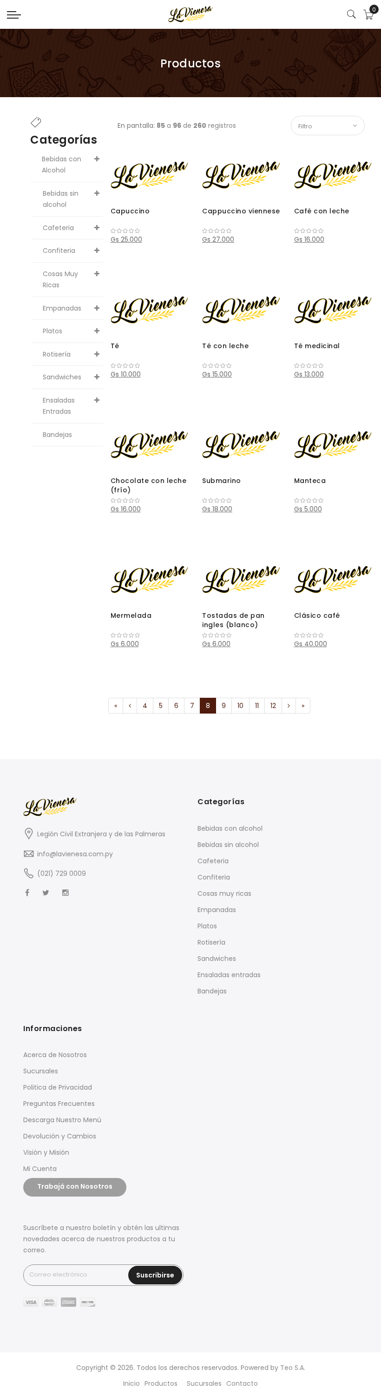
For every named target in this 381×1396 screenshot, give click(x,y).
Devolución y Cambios (59, 1136)
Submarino (221, 480)
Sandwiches (216, 958)
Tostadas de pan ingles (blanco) (233, 620)
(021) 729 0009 (61, 873)
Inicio (131, 1383)
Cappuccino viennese (241, 211)
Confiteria (213, 877)
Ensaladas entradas (229, 974)
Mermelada (131, 615)
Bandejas (212, 991)
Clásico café (317, 615)
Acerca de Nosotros (55, 1054)
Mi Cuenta (40, 1168)
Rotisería (211, 942)
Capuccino (130, 211)
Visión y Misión (46, 1152)
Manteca (310, 480)
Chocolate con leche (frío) (149, 485)
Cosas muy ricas (224, 893)
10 (240, 705)
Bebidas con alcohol (230, 828)
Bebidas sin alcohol (228, 844)
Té (115, 346)
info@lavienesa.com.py (75, 854)
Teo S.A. (292, 1367)
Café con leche (321, 211)
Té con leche (225, 346)
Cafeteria (213, 861)
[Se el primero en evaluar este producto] (150, 231)
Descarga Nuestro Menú (62, 1120)
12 (273, 705)
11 (257, 705)
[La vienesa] (190, 14)
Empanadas (216, 909)
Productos (161, 1383)
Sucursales (40, 1071)
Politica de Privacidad (57, 1087)
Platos (207, 926)
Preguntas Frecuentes (59, 1103)
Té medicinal (317, 346)
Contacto (242, 1383)
